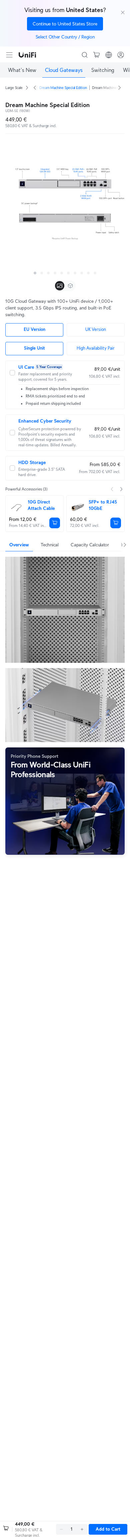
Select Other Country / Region (65, 36)
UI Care (26, 367)
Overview (19, 544)
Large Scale (14, 88)
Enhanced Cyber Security (44, 421)
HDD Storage (32, 462)
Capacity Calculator (90, 544)
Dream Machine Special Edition (63, 88)
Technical (49, 544)
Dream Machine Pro (107, 88)
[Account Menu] (121, 55)
